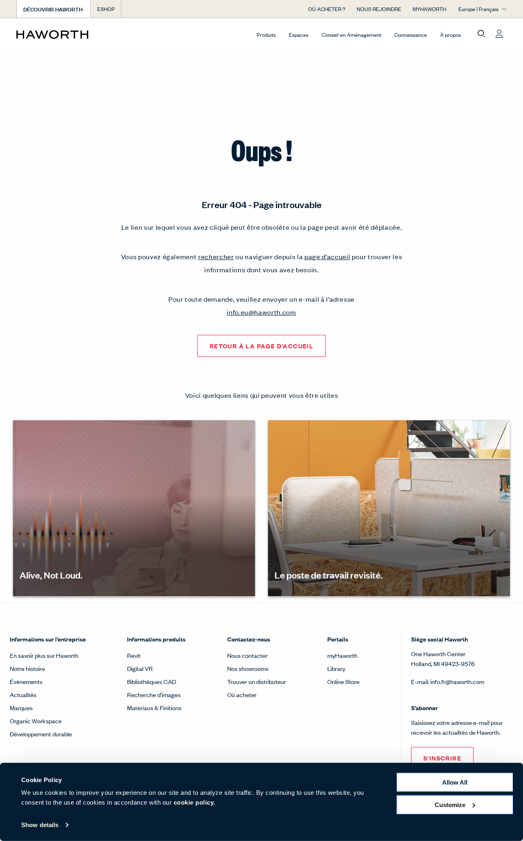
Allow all (454, 782)
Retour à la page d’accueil (261, 345)
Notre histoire (27, 668)
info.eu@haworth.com (261, 311)
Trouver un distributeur (256, 681)
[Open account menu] (499, 34)
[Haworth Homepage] (65, 34)
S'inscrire (442, 758)
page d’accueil (327, 256)
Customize (450, 804)
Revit (134, 655)
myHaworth (342, 655)
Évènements (26, 681)
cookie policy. (194, 802)
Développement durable (41, 733)
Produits (266, 34)
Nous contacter (247, 655)
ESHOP (106, 9)
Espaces (298, 34)
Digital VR (140, 668)
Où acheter (242, 694)
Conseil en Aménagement (351, 34)
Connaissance (410, 34)
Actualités (23, 694)
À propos (450, 34)
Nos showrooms (247, 668)
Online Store (343, 681)
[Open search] (481, 34)
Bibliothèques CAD (151, 681)
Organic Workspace (36, 720)
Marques (21, 707)
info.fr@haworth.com (457, 681)
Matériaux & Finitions (154, 707)
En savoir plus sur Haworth (44, 655)
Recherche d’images (154, 694)
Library (336, 668)
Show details (39, 824)
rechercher (216, 256)
